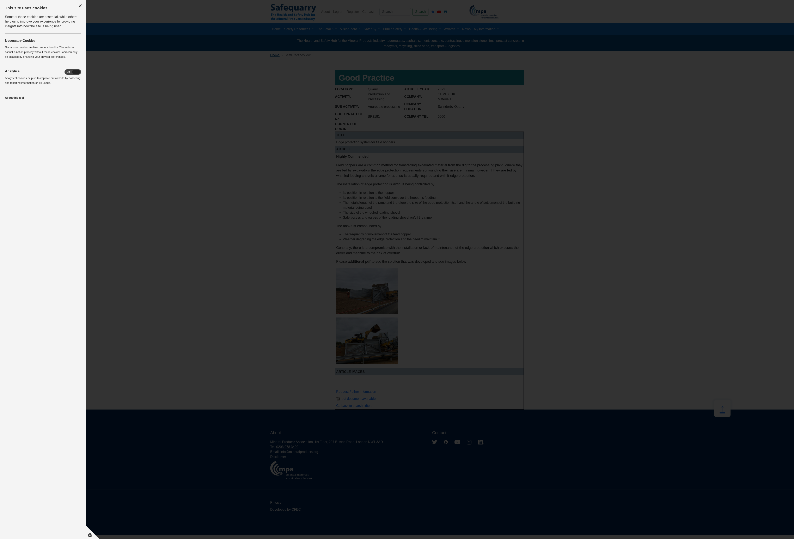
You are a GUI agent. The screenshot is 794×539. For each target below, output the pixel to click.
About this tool (14, 97)
